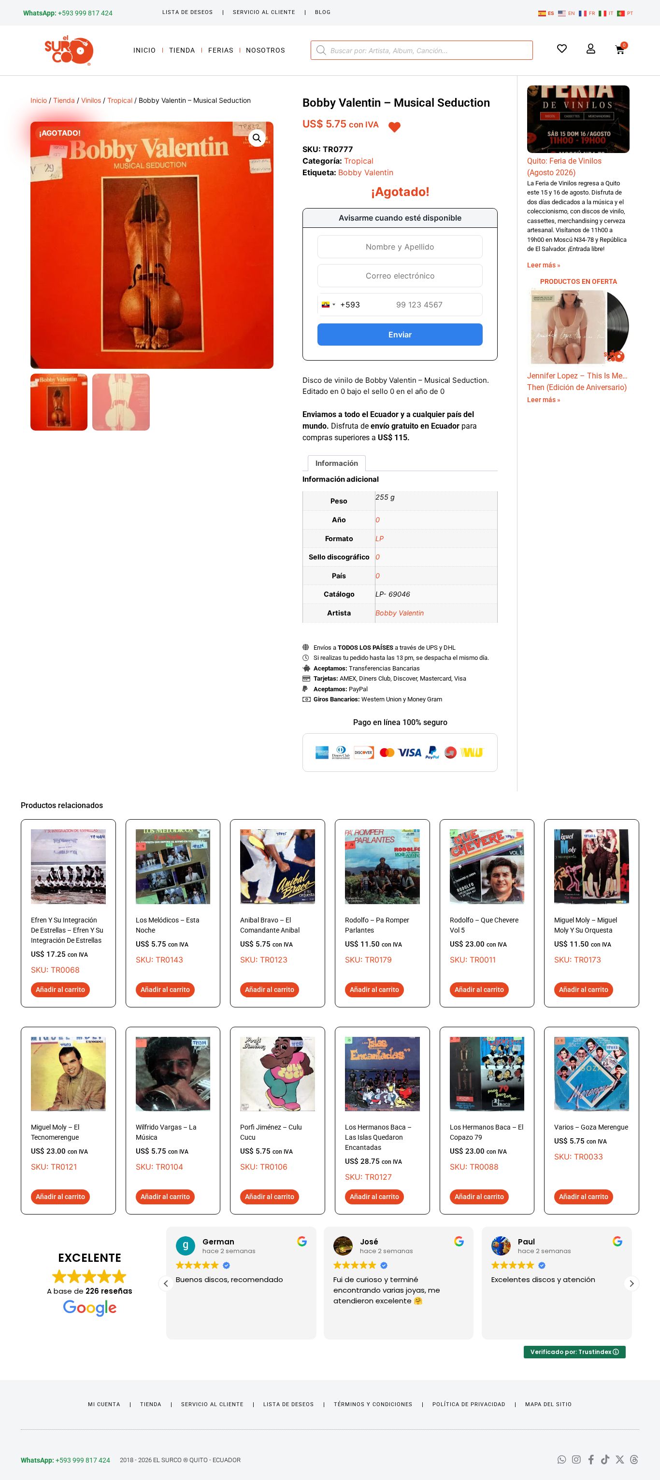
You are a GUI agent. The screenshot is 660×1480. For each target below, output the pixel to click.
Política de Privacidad (468, 1404)
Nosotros (265, 50)
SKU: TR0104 (166, 1147)
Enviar (400, 334)
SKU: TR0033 (591, 1142)
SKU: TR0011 (484, 940)
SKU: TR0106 (271, 1147)
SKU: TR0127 (378, 1152)
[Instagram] (576, 1460)
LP (379, 538)
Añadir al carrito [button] (60, 989)
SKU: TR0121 (59, 1147)
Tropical (119, 100)
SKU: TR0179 (377, 940)
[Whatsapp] (562, 1460)
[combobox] (339, 304)
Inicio (144, 50)
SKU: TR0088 (486, 1147)
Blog (323, 12)
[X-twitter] (620, 1460)
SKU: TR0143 (168, 940)
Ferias (220, 50)
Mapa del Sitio (548, 1404)
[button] (257, 138)
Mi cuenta (104, 1404)
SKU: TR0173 (585, 940)
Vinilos (91, 100)
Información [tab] (337, 463)
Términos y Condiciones (373, 1404)
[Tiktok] (605, 1460)
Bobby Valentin (365, 172)
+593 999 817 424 (68, 13)
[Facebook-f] (591, 1460)
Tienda (182, 50)
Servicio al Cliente (264, 12)
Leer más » (543, 265)
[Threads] (634, 1460)
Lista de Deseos (187, 12)
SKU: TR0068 (67, 945)
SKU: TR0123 (270, 940)
